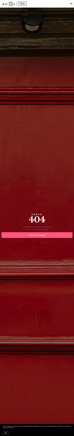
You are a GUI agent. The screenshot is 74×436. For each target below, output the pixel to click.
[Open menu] (71, 3)
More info (16, 428)
